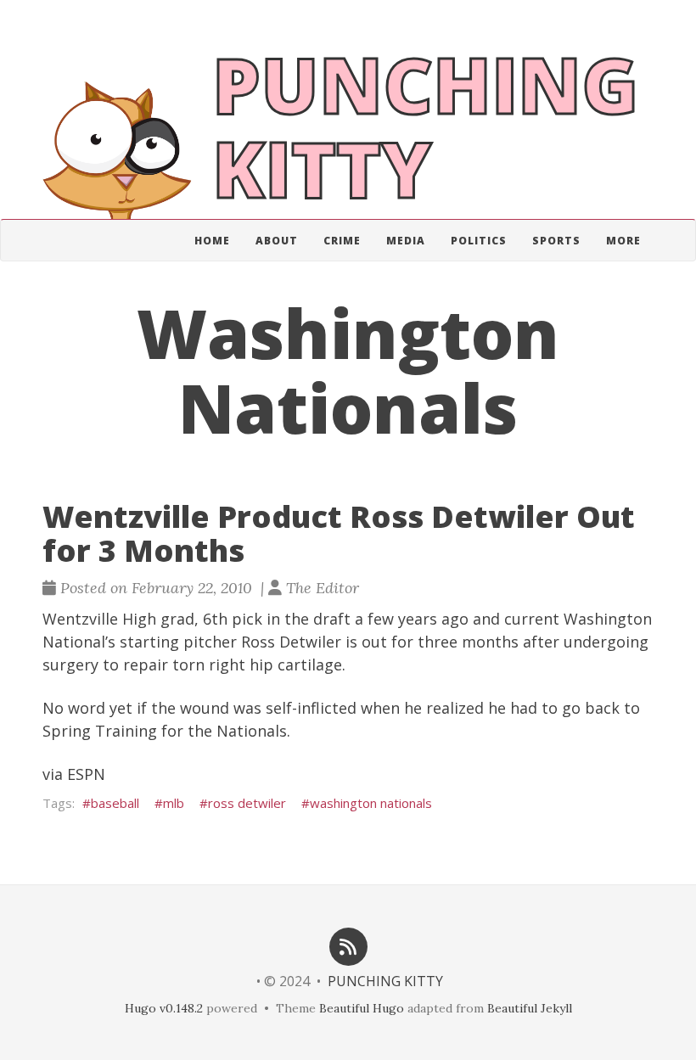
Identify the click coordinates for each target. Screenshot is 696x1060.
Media (405, 240)
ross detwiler (247, 802)
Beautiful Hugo (361, 1008)
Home (212, 240)
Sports (556, 240)
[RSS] (348, 945)
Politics (479, 240)
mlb (173, 802)
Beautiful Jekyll (529, 1008)
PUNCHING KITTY (385, 981)
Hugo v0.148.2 (164, 1008)
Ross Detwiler (291, 641)
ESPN (86, 774)
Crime (342, 240)
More (623, 240)
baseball (115, 802)
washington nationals (371, 802)
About (276, 240)
